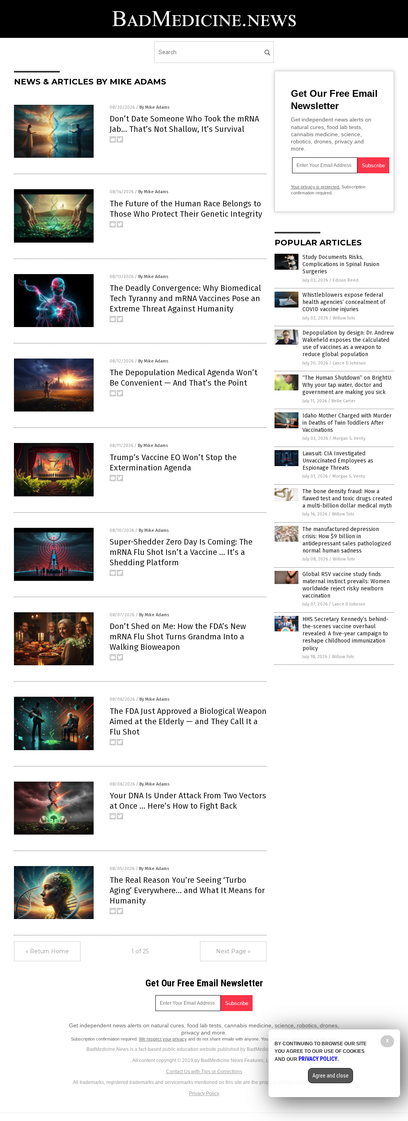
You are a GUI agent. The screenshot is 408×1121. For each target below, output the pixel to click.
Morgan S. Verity (349, 438)
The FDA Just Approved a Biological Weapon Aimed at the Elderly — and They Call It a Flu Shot (188, 721)
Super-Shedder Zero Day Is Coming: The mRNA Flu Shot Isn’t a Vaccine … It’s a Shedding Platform (181, 552)
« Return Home (47, 951)
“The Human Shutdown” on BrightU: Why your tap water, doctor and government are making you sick (347, 385)
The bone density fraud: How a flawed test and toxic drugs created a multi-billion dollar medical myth (347, 498)
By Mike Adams (154, 107)
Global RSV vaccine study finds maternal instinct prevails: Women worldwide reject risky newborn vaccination (346, 585)
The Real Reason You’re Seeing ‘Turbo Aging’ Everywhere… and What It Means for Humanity (187, 890)
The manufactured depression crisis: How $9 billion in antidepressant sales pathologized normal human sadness (346, 540)
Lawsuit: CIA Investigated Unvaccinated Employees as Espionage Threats (337, 460)
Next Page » (233, 951)
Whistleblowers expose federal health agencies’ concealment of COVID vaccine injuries (343, 302)
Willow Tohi (344, 318)
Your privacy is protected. (315, 186)
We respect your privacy (163, 1039)
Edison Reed (346, 280)
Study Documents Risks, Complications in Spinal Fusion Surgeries (340, 264)
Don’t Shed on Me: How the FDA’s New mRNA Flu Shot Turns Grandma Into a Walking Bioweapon (178, 636)
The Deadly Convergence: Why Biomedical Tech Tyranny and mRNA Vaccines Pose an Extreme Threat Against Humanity (185, 298)
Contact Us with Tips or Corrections (204, 1071)
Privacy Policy (204, 1093)
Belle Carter (343, 401)
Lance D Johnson (349, 363)
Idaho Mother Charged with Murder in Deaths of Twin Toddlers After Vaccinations (347, 422)
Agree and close (330, 1075)
